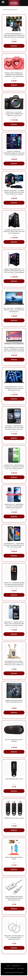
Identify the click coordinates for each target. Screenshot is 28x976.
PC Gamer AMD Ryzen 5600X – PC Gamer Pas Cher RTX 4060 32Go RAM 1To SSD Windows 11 (14, 231)
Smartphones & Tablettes (14, 431)
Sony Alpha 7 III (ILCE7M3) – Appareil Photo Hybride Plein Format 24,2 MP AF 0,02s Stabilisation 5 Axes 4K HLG (14, 114)
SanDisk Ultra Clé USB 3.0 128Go (14, 818)
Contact (8, 965)
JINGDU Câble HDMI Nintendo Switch (14, 858)
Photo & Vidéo (14, 39)
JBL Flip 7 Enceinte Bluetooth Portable (14, 740)
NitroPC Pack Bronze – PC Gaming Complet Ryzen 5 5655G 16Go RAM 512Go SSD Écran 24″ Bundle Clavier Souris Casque (14, 193)
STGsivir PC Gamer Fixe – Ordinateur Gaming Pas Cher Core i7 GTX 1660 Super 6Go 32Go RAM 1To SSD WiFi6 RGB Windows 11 (14, 154)
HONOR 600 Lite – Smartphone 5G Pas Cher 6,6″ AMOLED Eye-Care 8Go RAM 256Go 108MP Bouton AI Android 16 (14, 467)
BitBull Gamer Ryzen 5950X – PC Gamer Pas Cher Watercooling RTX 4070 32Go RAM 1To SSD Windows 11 (14, 271)
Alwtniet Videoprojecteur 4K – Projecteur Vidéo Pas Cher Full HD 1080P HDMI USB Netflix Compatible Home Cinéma (14, 36)
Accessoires (14, 784)
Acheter (14, 46)
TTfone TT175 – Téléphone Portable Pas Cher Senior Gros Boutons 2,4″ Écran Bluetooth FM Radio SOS (14, 585)
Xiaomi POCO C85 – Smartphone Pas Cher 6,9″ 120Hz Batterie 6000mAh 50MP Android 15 (14, 506)
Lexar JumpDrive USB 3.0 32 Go (14, 779)
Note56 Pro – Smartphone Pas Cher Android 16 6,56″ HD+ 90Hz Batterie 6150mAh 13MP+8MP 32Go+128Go (14, 428)
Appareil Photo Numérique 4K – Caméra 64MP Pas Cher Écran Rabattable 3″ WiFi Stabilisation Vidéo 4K (14, 75)
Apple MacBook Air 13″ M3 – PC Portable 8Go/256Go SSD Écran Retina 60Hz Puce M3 (14, 388)
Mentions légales (20, 968)
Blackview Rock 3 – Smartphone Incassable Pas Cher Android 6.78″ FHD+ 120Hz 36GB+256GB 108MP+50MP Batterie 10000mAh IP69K (14, 547)
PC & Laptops (14, 156)
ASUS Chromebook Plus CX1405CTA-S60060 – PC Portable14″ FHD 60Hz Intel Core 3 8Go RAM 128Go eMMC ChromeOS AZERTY (14, 350)
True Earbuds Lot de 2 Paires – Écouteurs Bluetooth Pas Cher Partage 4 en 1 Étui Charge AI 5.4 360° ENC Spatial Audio (14, 663)
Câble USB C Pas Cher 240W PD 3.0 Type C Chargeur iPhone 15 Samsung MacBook (14, 937)
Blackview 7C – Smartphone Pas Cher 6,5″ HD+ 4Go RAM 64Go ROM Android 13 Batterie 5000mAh (14, 623)
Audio (14, 666)
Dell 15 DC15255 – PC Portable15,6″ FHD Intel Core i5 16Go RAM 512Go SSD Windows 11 (14, 309)
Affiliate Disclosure (16, 965)
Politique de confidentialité (9, 968)
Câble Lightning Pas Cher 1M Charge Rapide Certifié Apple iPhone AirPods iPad (14, 898)
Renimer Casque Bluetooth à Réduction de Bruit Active (14, 701)
